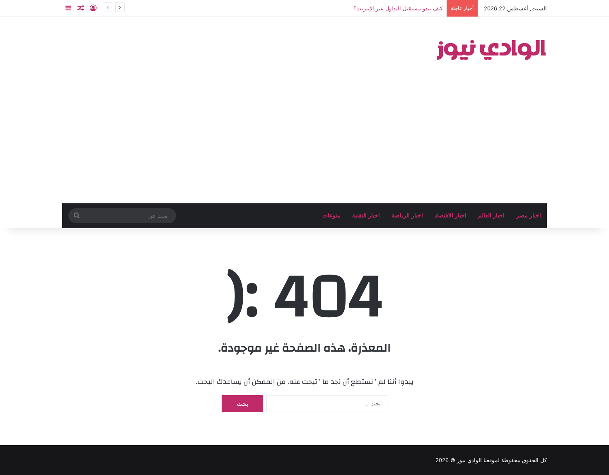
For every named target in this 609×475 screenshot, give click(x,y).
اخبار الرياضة (407, 215)
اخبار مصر (528, 215)
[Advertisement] (304, 141)
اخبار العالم (491, 215)
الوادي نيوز (469, 460)
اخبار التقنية (366, 215)
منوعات (331, 215)
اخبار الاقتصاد (450, 215)
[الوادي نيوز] (491, 48)
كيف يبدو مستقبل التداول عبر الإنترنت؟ (397, 8)
